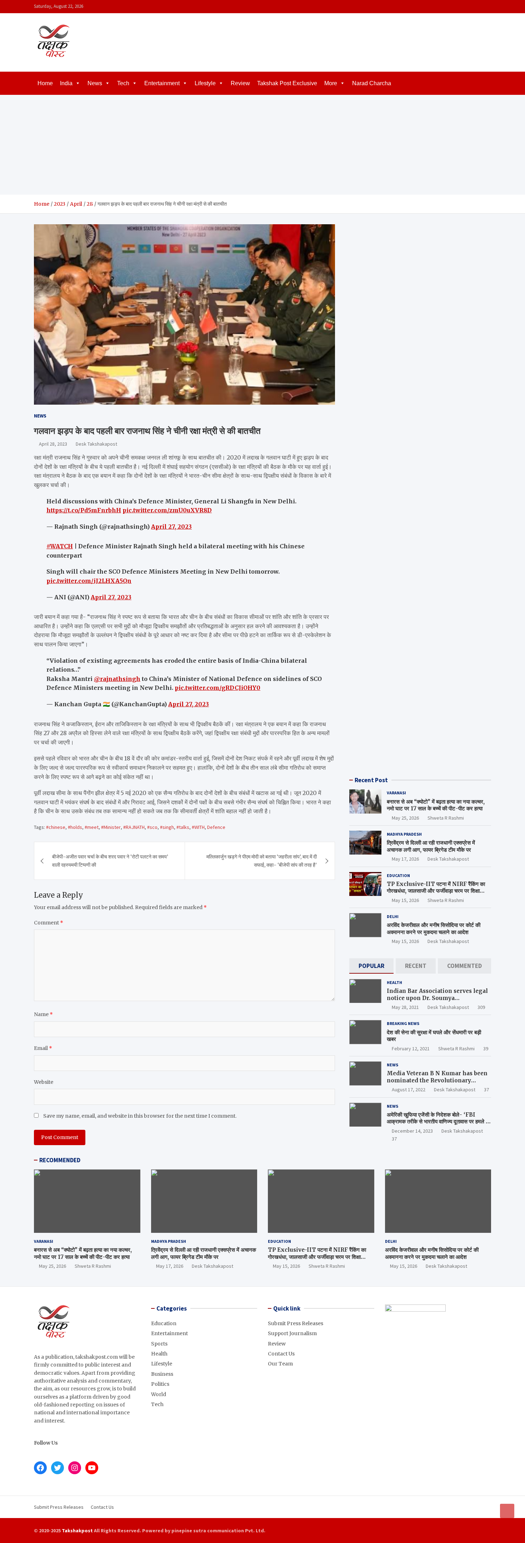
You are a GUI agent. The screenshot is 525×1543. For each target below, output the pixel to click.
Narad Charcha (371, 83)
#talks (182, 827)
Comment (48, 922)
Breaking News (403, 1023)
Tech (123, 83)
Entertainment (162, 83)
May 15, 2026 (405, 900)
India (66, 83)
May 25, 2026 (405, 818)
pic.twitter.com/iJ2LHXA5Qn (88, 580)
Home (45, 83)
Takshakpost (77, 1530)
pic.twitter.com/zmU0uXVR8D (167, 510)
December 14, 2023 (412, 1131)
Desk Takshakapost (96, 444)
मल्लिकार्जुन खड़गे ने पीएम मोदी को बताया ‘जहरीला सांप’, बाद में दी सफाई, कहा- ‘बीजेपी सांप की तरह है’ (261, 860)
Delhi (393, 916)
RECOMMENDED (59, 1160)
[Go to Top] (507, 1511)
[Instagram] (467, 6)
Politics (160, 1384)
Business (162, 1374)
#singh (167, 827)
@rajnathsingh (117, 678)
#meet (92, 827)
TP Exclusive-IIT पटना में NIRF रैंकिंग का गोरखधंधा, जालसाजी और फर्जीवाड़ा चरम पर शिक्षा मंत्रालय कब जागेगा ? (436, 891)
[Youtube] (486, 6)
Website (43, 1082)
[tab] (371, 966)
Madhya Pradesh (404, 834)
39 (485, 1048)
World (158, 1394)
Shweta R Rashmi (446, 818)
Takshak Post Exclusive (287, 83)
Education (398, 875)
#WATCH (59, 546)
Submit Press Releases (295, 1323)
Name (43, 1014)
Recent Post (371, 780)
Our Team (280, 1363)
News (95, 83)
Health (394, 982)
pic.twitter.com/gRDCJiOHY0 (217, 687)
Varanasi (396, 792)
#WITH (198, 827)
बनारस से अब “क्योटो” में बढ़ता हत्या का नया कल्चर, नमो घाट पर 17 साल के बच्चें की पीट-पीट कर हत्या (436, 805)
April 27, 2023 (171, 526)
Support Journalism (292, 1333)
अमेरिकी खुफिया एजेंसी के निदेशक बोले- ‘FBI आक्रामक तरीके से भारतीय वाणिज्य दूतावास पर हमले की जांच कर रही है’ (439, 1121)
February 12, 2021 (411, 1048)
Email (43, 1048)
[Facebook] (458, 6)
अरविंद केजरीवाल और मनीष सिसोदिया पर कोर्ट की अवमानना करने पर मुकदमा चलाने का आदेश (433, 928)
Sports (159, 1343)
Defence (216, 827)
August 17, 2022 (408, 1089)
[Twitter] (477, 6)
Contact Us (281, 1353)
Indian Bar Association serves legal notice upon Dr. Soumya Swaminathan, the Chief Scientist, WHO (437, 1001)
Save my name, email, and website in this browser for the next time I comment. (139, 1116)
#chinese (55, 827)
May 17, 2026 (405, 859)
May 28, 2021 (405, 1007)
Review (240, 83)
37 (486, 1089)
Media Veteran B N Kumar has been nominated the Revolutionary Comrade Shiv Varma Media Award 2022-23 (437, 1084)
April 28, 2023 (53, 444)
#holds (75, 827)
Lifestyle (205, 83)
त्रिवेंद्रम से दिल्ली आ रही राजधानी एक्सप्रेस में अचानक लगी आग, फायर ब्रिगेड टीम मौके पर (431, 846)
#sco (152, 827)
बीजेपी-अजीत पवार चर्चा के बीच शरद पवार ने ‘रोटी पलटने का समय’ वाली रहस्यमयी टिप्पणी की (110, 860)
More (330, 83)
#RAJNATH (134, 827)
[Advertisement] (262, 145)
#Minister (111, 827)
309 (481, 1007)
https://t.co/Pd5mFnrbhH (83, 510)
